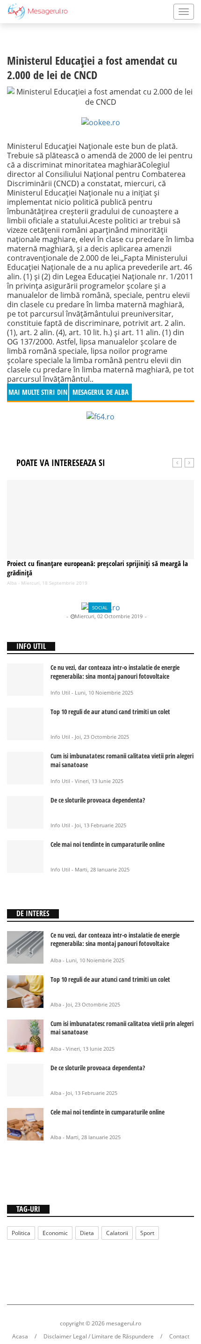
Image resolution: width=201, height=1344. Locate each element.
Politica (21, 1233)
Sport (147, 1233)
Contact (179, 1336)
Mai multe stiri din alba (37, 394)
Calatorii (117, 1233)
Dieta (87, 1233)
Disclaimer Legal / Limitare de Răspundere (98, 1336)
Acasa (20, 1336)
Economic (55, 1233)
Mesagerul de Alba (41, 616)
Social (100, 607)
